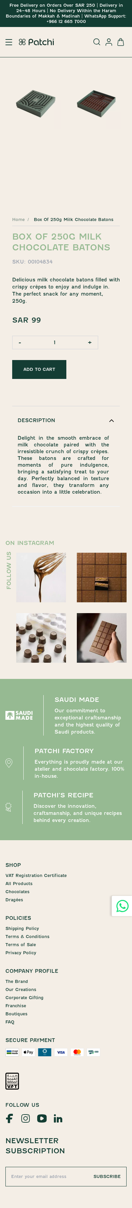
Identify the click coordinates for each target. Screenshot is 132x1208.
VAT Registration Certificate (36, 875)
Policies (18, 918)
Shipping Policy (22, 928)
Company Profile (31, 971)
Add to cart (39, 369)
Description (36, 420)
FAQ (9, 1021)
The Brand (16, 981)
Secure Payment (30, 1040)
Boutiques (16, 1013)
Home (18, 219)
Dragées (14, 899)
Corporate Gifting (24, 997)
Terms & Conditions (27, 936)
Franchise (15, 1005)
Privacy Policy (20, 952)
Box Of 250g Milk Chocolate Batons (73, 219)
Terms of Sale (20, 944)
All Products (18, 883)
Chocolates (17, 891)
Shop (13, 865)
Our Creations (20, 989)
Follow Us (22, 1105)
